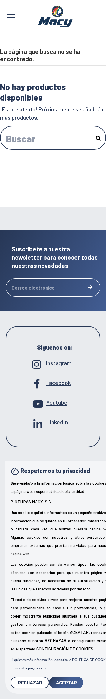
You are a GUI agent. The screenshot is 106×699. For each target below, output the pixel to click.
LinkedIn (53, 422)
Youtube (53, 402)
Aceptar (66, 682)
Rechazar (30, 682)
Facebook (53, 382)
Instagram (53, 362)
